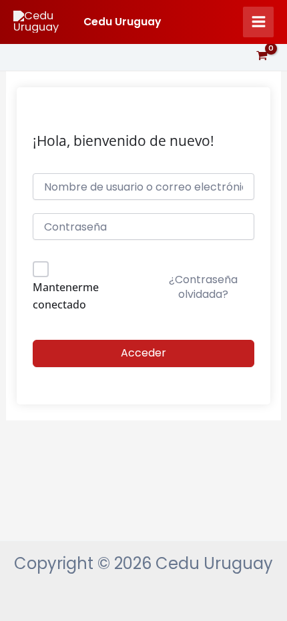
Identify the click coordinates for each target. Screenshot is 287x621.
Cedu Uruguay (122, 22)
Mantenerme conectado (66, 296)
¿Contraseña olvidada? (203, 287)
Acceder (143, 352)
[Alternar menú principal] (258, 22)
